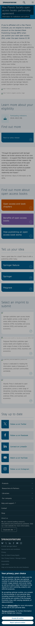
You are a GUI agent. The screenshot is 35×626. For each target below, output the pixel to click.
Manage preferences (8, 611)
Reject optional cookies (17, 622)
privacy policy (13, 605)
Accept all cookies (18, 618)
